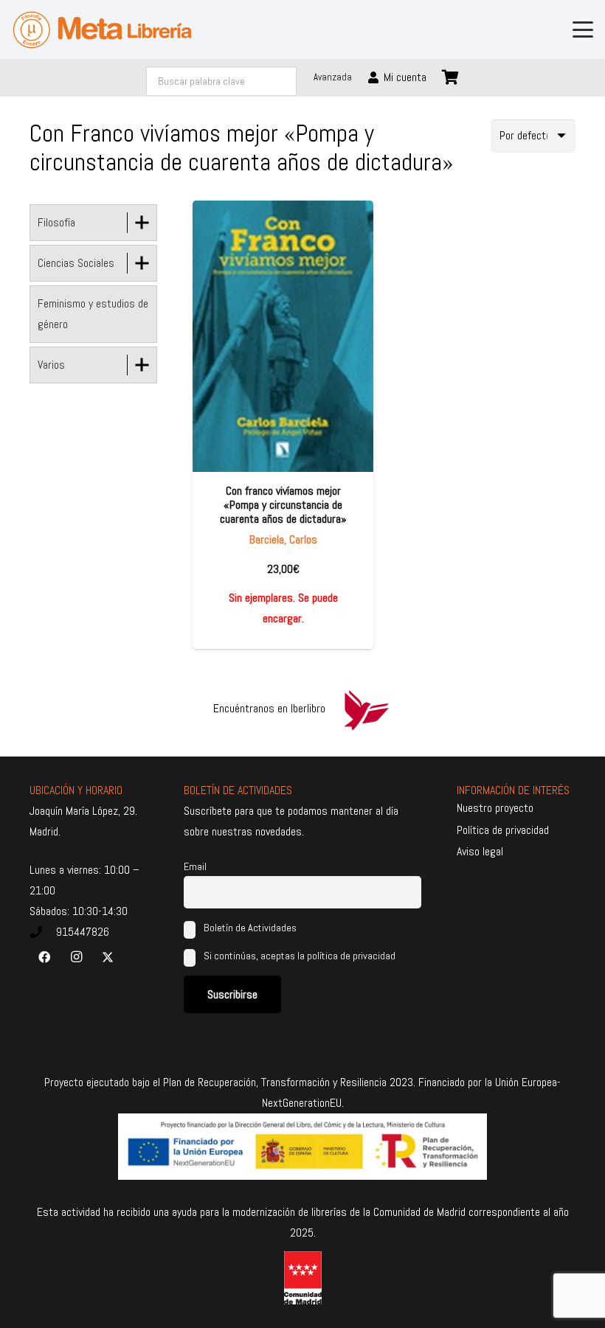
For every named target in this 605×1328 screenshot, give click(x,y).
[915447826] (43, 932)
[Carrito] (451, 77)
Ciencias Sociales (76, 263)
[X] (107, 957)
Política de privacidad (503, 830)
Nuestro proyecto (495, 808)
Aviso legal (480, 851)
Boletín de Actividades (249, 927)
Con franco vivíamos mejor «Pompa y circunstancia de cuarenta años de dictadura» (283, 504)
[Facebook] (44, 957)
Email (195, 866)
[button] (583, 29)
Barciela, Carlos (283, 539)
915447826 (82, 931)
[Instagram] (76, 957)
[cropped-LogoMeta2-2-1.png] (102, 30)
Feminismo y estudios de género (93, 314)
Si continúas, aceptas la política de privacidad (299, 955)
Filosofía (56, 222)
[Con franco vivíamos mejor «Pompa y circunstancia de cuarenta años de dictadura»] (283, 336)
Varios (51, 364)
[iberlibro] (366, 708)
